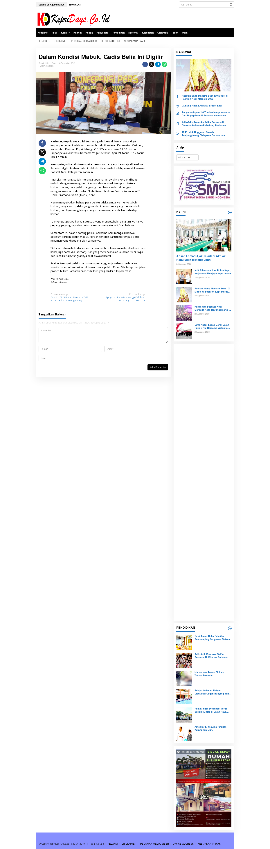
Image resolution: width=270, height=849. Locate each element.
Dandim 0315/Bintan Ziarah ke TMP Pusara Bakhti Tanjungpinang (69, 297)
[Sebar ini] (145, 64)
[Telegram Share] (158, 64)
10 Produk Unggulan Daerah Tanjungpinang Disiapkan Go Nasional (204, 134)
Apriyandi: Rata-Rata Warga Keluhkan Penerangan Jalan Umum (125, 297)
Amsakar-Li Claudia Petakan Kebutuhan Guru (210, 728)
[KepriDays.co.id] (73, 18)
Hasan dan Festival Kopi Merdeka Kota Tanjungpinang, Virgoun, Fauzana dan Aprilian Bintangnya (212, 308)
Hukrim (42, 65)
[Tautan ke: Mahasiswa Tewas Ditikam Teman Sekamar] (184, 678)
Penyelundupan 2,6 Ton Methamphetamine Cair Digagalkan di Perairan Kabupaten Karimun (206, 114)
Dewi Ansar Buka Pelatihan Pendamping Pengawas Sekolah (213, 638)
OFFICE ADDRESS (183, 843)
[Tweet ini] (151, 64)
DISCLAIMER (129, 843)
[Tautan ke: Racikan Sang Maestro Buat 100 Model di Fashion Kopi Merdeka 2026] (203, 75)
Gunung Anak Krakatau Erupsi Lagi (202, 105)
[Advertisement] (203, 482)
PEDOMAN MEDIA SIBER (154, 843)
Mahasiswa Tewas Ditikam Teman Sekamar (209, 674)
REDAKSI (112, 843)
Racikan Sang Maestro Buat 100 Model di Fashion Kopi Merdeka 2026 (205, 97)
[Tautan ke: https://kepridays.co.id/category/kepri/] (230, 212)
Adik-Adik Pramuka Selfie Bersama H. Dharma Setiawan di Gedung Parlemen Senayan (204, 124)
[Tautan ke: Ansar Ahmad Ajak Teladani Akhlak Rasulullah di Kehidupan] (203, 235)
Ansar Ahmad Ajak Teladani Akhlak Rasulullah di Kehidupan (201, 258)
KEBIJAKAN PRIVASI (210, 843)
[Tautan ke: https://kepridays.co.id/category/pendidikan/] (230, 628)
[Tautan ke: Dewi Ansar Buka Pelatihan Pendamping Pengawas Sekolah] (184, 642)
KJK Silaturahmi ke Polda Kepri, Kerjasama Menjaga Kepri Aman (213, 272)
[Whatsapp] (164, 64)
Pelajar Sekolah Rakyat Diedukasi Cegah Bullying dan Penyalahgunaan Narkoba (212, 692)
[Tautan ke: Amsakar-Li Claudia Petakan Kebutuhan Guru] (184, 732)
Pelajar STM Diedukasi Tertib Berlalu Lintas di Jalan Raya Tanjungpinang (211, 710)
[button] (231, 4)
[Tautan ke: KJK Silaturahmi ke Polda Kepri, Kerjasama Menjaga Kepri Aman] (184, 276)
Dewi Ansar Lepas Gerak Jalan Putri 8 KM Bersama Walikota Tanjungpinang (212, 326)
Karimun (49, 65)
